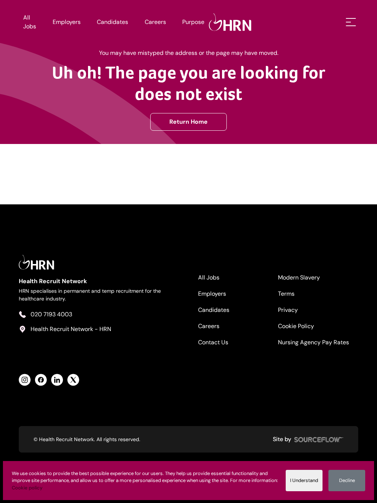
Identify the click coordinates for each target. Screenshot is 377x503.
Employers (67, 22)
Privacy (288, 310)
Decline (347, 480)
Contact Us (213, 342)
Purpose (193, 22)
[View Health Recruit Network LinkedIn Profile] (57, 380)
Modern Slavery (299, 277)
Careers (155, 22)
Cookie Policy (296, 326)
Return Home (188, 122)
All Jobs (29, 22)
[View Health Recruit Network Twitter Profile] (73, 380)
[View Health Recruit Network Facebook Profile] (41, 380)
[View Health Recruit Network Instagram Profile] (25, 380)
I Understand (304, 480)
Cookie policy (27, 488)
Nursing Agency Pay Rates (313, 342)
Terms (286, 294)
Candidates (112, 22)
